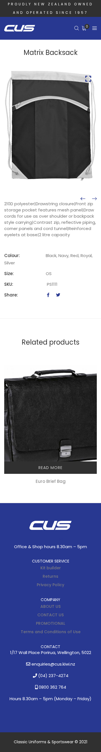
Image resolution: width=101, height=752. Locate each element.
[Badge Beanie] (83, 199)
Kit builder (50, 568)
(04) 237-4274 (52, 676)
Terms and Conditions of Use (51, 632)
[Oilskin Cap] (94, 199)
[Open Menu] (94, 28)
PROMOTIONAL (50, 623)
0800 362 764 (52, 687)
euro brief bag (51, 481)
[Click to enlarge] (88, 78)
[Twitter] (58, 295)
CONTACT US (50, 615)
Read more (50, 467)
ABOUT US (50, 606)
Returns (50, 576)
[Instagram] (61, 539)
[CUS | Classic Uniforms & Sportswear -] (19, 28)
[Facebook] (48, 295)
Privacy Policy (50, 585)
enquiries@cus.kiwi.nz (52, 664)
